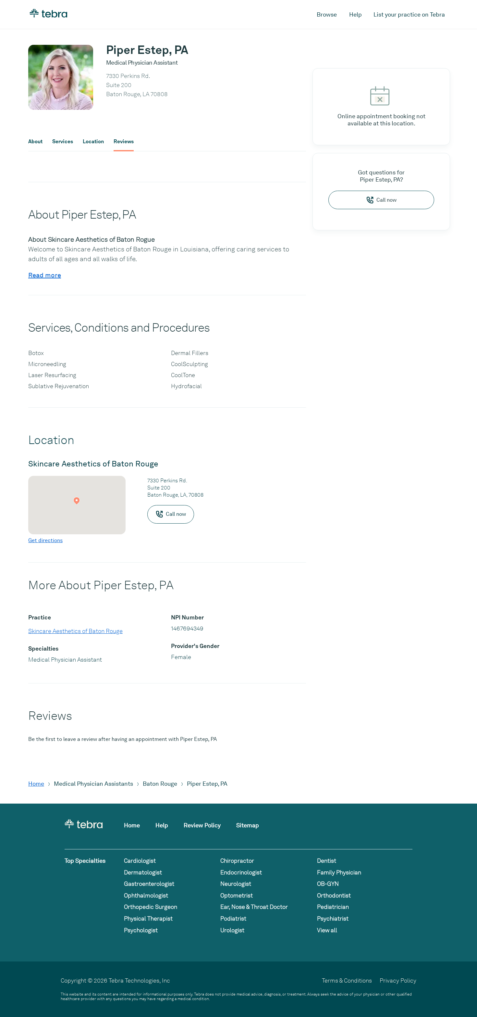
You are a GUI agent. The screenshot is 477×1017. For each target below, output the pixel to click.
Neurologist (235, 883)
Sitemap (247, 825)
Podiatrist (233, 918)
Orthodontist (334, 895)
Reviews (124, 141)
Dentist (326, 860)
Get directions (45, 540)
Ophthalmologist (146, 895)
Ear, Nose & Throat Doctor (254, 906)
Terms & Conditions (347, 980)
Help (355, 14)
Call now (386, 200)
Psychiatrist (333, 918)
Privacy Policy (398, 980)
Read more (44, 275)
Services (62, 141)
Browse (327, 14)
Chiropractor (237, 860)
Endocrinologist (241, 872)
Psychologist (141, 930)
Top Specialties (85, 860)
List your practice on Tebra (409, 14)
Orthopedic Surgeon (150, 906)
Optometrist (236, 895)
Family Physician (339, 872)
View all (327, 930)
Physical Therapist (148, 918)
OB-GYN (328, 883)
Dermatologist (143, 872)
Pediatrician (333, 906)
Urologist (232, 930)
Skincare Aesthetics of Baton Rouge (75, 631)
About (35, 141)
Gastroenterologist (149, 883)
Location (93, 141)
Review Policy (202, 825)
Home (36, 783)
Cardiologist (140, 860)
